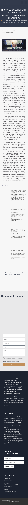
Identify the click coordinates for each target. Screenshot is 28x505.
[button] (26, 2)
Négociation (5, 32)
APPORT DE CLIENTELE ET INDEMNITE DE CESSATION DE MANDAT (18, 230)
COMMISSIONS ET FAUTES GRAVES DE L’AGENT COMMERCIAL (17, 211)
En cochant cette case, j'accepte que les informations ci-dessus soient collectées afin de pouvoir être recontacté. (14, 359)
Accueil (2, 20)
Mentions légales (6, 500)
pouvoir (11, 32)
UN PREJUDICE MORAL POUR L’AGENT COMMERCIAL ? (18, 249)
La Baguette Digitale (14, 501)
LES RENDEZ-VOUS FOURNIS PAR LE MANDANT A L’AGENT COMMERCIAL (18, 191)
